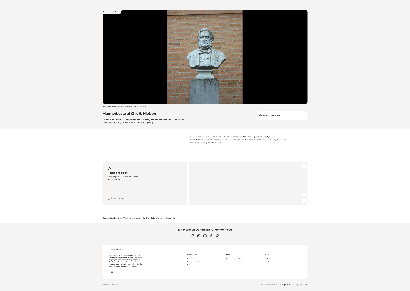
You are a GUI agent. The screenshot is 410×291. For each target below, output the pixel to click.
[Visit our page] (199, 236)
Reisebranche (192, 265)
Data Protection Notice (269, 285)
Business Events (193, 262)
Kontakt (268, 262)
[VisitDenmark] (116, 249)
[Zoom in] (303, 195)
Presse (189, 259)
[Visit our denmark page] (192, 236)
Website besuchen (270, 115)
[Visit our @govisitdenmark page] (211, 236)
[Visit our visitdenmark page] (205, 236)
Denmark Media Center (235, 259)
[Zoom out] (303, 201)
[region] (248, 183)
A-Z (266, 259)
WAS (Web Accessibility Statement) (294, 285)
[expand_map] (303, 166)
